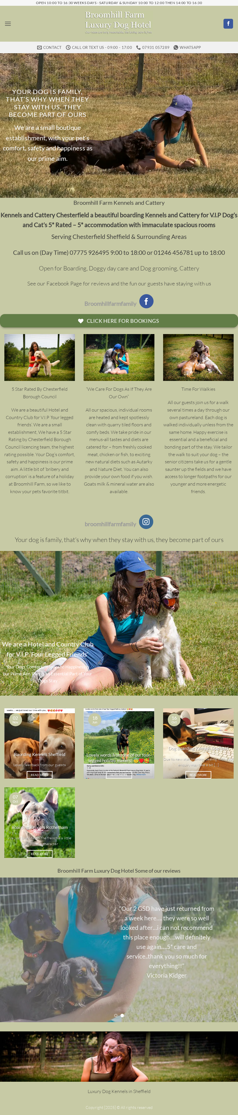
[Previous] (12, 949)
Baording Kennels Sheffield (39, 754)
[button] (7, 23)
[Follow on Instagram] (146, 522)
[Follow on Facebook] (228, 24)
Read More (39, 775)
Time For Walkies (198, 389)
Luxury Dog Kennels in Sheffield (119, 1091)
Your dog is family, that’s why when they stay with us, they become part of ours (47, 103)
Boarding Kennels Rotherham (40, 827)
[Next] (226, 949)
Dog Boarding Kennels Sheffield (198, 748)
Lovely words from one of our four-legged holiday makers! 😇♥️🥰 (119, 757)
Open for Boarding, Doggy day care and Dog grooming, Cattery (119, 268)
